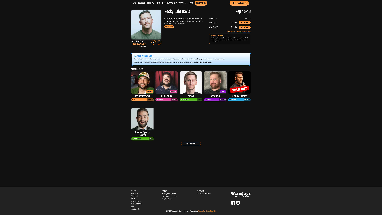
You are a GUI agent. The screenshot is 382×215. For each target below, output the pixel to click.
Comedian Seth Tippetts (207, 211)
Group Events (167, 3)
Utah (164, 191)
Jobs (191, 3)
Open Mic (150, 3)
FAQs (158, 3)
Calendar (141, 3)
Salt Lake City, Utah (169, 196)
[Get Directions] (159, 42)
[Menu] (153, 42)
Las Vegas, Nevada (204, 194)
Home (133, 3)
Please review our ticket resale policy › (239, 31)
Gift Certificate (180, 3)
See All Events (191, 144)
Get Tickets (245, 22)
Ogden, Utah (167, 199)
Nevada (200, 191)
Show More (169, 27)
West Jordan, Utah (169, 194)
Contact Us (201, 3)
